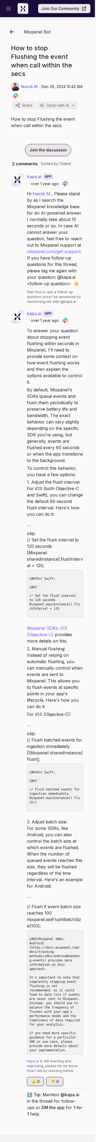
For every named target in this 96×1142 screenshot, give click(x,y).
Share (27, 105)
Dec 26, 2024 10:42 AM (62, 86)
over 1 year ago (45, 183)
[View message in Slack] (15, 96)
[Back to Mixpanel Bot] (12, 31)
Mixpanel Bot (37, 32)
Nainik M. (42, 193)
